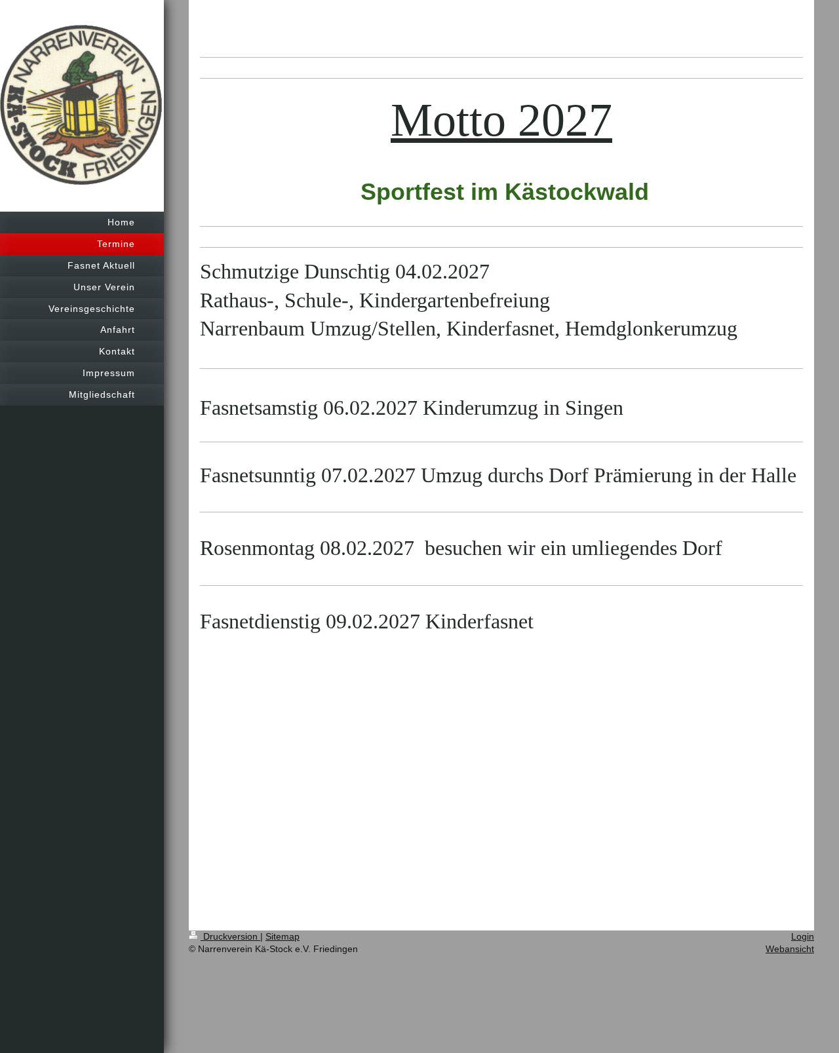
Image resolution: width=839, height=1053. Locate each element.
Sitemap (282, 936)
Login (802, 936)
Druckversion (230, 936)
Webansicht (790, 949)
